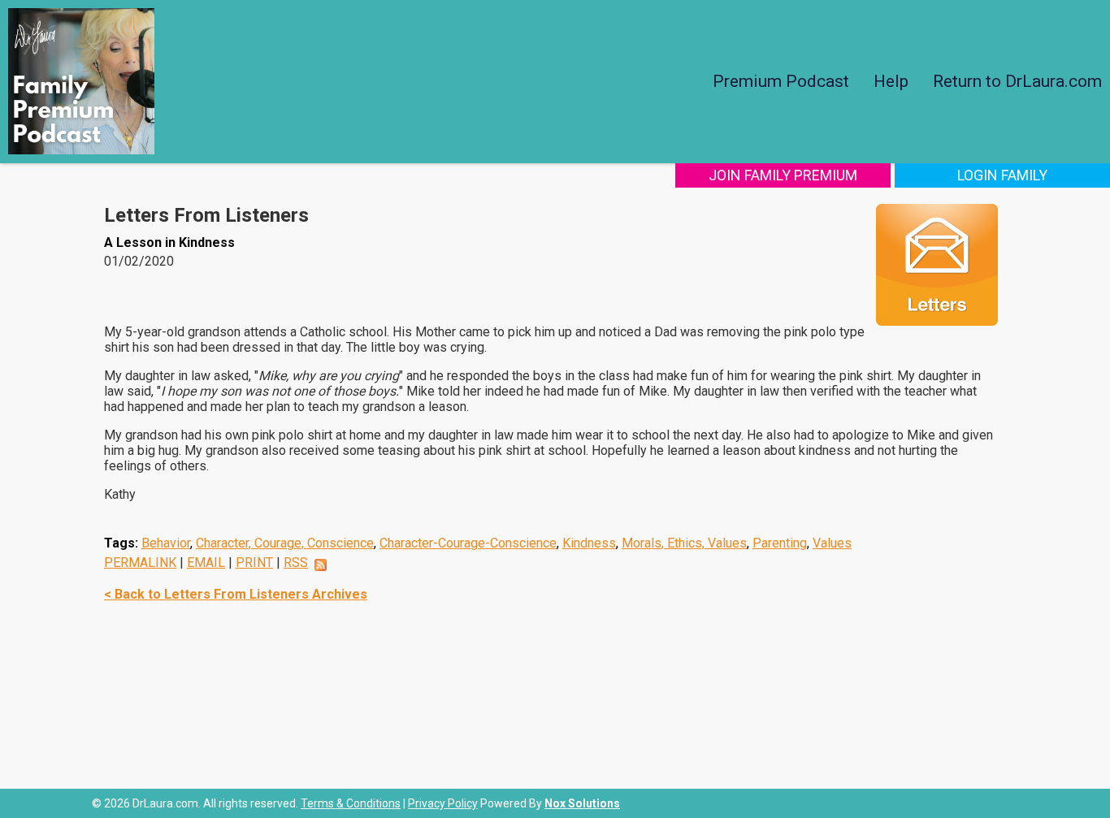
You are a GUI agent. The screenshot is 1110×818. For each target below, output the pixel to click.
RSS (296, 562)
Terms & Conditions (351, 803)
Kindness (589, 543)
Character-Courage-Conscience (468, 543)
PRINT (254, 562)
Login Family (1002, 175)
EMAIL (206, 562)
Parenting (779, 543)
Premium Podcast (781, 81)
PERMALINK (140, 562)
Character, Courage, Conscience (285, 543)
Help (891, 81)
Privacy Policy (443, 803)
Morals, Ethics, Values (684, 543)
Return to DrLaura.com (1017, 81)
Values (832, 543)
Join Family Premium (783, 175)
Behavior (165, 543)
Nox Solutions (582, 803)
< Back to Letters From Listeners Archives (235, 594)
